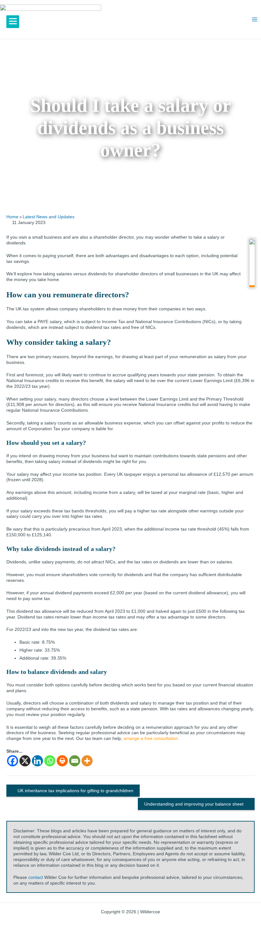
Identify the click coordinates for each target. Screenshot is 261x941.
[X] (25, 760)
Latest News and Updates (48, 216)
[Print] (62, 760)
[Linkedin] (37, 760)
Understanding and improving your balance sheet (193, 804)
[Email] (74, 760)
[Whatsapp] (49, 760)
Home (12, 216)
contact (35, 877)
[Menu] (12, 21)
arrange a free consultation (150, 738)
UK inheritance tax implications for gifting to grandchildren (75, 790)
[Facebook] (12, 760)
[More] (87, 760)
